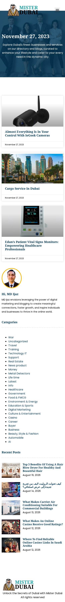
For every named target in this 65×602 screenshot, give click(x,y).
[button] (57, 10)
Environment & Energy (23, 402)
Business (13, 430)
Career (13, 422)
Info (10, 385)
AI (9, 442)
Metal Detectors (19, 373)
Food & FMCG (17, 397)
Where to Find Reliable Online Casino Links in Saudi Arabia (42, 542)
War (11, 337)
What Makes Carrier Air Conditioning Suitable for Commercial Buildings (40, 505)
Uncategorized (18, 341)
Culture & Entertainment (24, 414)
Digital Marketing (19, 410)
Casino (12, 418)
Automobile (16, 438)
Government (16, 393)
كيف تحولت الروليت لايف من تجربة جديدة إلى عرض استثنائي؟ (42, 485)
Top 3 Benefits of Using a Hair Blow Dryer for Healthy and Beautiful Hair (43, 468)
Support (13, 357)
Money (12, 369)
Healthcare (15, 389)
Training (13, 349)
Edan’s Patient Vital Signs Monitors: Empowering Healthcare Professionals (31, 245)
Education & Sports (20, 406)
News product (17, 365)
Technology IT (17, 353)
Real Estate (15, 361)
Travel (12, 345)
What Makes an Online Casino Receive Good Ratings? (43, 522)
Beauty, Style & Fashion (23, 434)
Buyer (12, 426)
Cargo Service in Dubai (22, 188)
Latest (12, 381)
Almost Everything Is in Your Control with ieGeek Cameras (27, 133)
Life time (13, 377)
